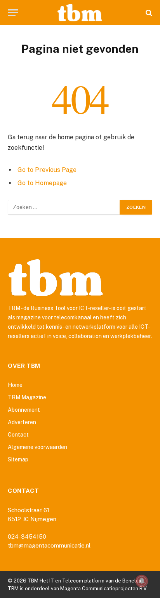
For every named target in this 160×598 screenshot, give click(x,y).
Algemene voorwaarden (37, 447)
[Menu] (13, 12)
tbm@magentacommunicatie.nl (49, 545)
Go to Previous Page (47, 169)
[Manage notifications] (142, 581)
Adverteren (22, 422)
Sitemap (18, 459)
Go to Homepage (42, 183)
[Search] (148, 12)
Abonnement (24, 410)
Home (15, 385)
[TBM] (80, 12)
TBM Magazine (27, 397)
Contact (18, 435)
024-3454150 (27, 536)
